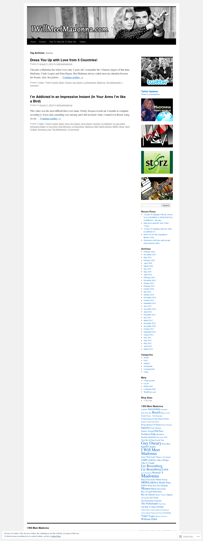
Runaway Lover (44, 129)
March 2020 (148, 266)
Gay (153, 434)
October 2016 (149, 289)
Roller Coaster (161, 495)
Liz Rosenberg (89, 82)
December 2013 (150, 314)
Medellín (164, 485)
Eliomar (169, 425)
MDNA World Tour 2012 (151, 485)
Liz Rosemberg (152, 465)
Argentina (163, 409)
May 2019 (147, 271)
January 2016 (149, 294)
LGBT (144, 459)
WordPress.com (150, 392)
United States (145, 510)
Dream (158, 424)
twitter (160, 506)
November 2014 (150, 309)
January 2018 (149, 283)
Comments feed (149, 389)
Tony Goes (162, 504)
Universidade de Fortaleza (160, 510)
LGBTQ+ (152, 460)
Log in (146, 383)
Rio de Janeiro (148, 494)
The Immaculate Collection (151, 500)
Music (121, 126)
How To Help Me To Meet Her (62, 41)
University (167, 512)
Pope (164, 488)
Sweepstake (148, 366)
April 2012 (148, 346)
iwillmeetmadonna (64, 63)
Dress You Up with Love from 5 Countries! (63, 59)
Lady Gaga (155, 456)
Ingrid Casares (148, 446)
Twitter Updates (149, 91)
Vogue (152, 515)
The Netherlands (113, 82)
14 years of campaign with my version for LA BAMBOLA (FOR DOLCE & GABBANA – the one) (158, 217)
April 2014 (148, 311)
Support (147, 363)
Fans (161, 430)
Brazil (61, 82)
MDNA (115, 126)
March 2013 (148, 320)
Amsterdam (154, 409)
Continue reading (73, 77)
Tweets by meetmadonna (150, 94)
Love (165, 469)
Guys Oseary (86, 123)
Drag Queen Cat (148, 424)
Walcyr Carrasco (161, 516)
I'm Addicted (106, 123)
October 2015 (149, 300)
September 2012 (150, 331)
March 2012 (148, 349)
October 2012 (149, 329)
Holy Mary (166, 443)
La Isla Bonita (166, 457)
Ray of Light (146, 491)
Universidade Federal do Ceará (152, 513)
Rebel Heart (157, 491)
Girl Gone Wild (162, 437)
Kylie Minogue (65, 126)
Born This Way (146, 413)
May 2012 (147, 343)
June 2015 (147, 306)
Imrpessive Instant (38, 126)
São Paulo (154, 497)
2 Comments (73, 129)
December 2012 (150, 323)
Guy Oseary (77, 82)
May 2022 (147, 257)
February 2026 (149, 251)
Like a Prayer (163, 459)
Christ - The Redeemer (155, 416)
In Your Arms (52, 126)
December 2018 (150, 280)
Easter (163, 425)
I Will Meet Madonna (150, 451)
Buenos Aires (165, 413)
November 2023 (150, 254)
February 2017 (149, 286)
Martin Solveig (105, 126)
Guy (162, 440)
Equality (145, 427)
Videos (82, 41)
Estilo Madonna (156, 428)
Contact (42, 41)
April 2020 (148, 263)
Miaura (146, 488)
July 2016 (147, 291)
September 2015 (150, 303)
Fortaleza (145, 434)
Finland (68, 82)
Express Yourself (147, 431)
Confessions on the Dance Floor (155, 418)
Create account (149, 380)
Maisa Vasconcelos (148, 479)
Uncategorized (149, 369)
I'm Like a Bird (119, 123)
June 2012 (147, 340)
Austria (55, 82)
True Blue (144, 507)
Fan (156, 431)
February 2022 (149, 260)
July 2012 (147, 337)
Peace (159, 488)
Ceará (143, 415)
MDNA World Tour (160, 482)
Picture (146, 357)
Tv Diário (152, 507)
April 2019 (148, 274)
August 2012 (149, 334)
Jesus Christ (145, 457)
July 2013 (147, 317)
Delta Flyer (155, 422)
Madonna (101, 82)
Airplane (144, 409)
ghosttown (160, 434)
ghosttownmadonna (148, 437)
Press (146, 360)
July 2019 (147, 268)
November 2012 (150, 326)
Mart (96, 126)
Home (33, 41)
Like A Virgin (147, 462)
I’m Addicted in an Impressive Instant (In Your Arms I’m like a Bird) (78, 98)
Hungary (96, 123)
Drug (67, 123)
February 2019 (149, 277)
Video (41, 82)
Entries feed (148, 386)
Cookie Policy (55, 536)
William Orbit (149, 519)
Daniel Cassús (146, 422)
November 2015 (150, 297)
